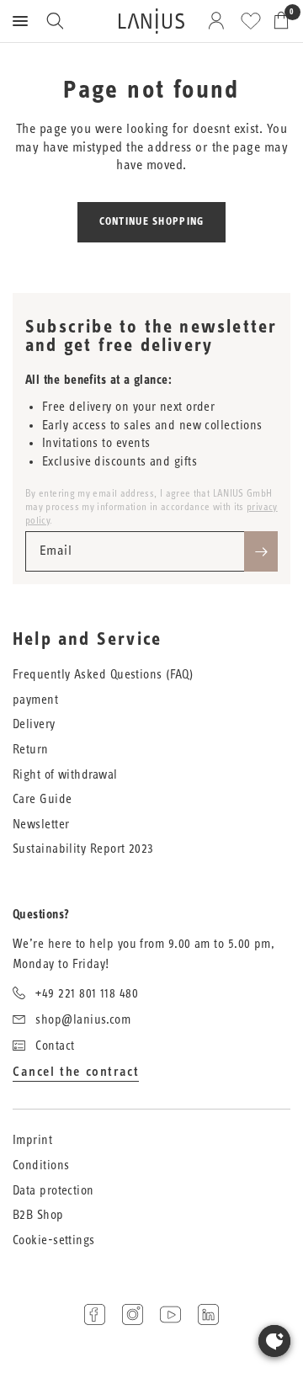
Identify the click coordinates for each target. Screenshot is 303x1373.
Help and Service (87, 640)
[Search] (54, 21)
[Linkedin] (208, 1314)
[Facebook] (94, 1314)
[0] (278, 21)
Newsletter (41, 824)
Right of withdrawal (65, 775)
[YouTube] (170, 1314)
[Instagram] (132, 1314)
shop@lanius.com (82, 1020)
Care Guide (42, 799)
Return (31, 749)
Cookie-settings (54, 1240)
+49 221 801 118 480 (86, 993)
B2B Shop (38, 1215)
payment (35, 700)
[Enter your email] (261, 551)
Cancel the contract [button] (76, 1071)
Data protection (53, 1190)
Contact (54, 1046)
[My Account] (219, 21)
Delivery (34, 724)
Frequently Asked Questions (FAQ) (103, 674)
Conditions (41, 1165)
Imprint (32, 1140)
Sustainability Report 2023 (83, 849)
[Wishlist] (251, 21)
